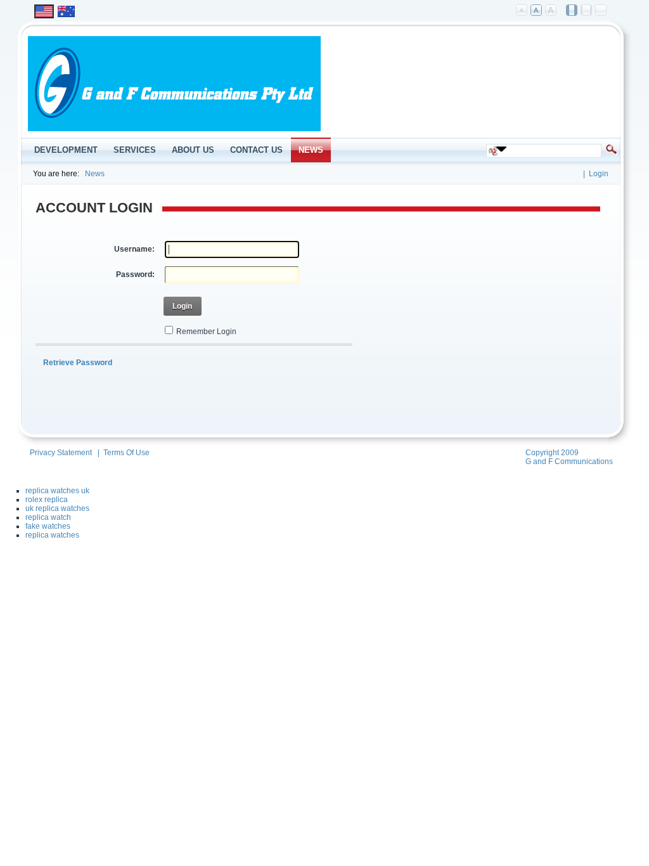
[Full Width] (601, 10)
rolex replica (46, 499)
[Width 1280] (587, 10)
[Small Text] (522, 10)
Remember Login (206, 331)
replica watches (52, 535)
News (95, 173)
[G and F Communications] (174, 128)
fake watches (47, 526)
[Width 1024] (572, 10)
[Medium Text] (536, 10)
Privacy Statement (61, 452)
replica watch (48, 517)
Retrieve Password (77, 362)
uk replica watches (57, 508)
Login (598, 173)
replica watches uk (57, 490)
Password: (135, 274)
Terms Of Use (126, 452)
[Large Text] (551, 10)
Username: (134, 249)
